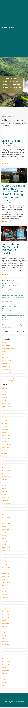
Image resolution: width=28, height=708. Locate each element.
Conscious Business (7, 351)
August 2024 (5, 447)
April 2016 (4, 656)
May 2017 (4, 635)
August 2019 (5, 585)
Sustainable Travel (6, 378)
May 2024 (4, 456)
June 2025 (5, 420)
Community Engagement (8, 348)
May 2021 (4, 535)
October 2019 (5, 579)
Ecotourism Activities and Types (13, 325)
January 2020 (5, 570)
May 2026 (4, 394)
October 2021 (5, 526)
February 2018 (6, 611)
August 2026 (5, 388)
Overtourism (5, 366)
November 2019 (6, 576)
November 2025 (6, 406)
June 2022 (5, 506)
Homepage (3, 116)
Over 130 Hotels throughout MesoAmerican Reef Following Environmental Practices (13, 193)
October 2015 (5, 667)
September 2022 (6, 503)
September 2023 (6, 476)
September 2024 (6, 444)
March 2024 (5, 462)
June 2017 (5, 632)
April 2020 (4, 564)
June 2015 (5, 679)
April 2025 (4, 426)
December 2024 (6, 435)
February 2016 (6, 661)
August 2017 (5, 626)
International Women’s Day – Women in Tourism (13, 248)
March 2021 (5, 541)
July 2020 (4, 559)
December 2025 (6, 403)
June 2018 (5, 608)
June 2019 (5, 588)
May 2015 (4, 682)
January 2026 (5, 400)
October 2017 (5, 620)
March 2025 (5, 429)
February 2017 (6, 644)
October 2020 (5, 553)
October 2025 (5, 409)
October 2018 (5, 597)
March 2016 (5, 658)
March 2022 (5, 514)
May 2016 (4, 653)
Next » (23, 331)
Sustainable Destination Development (11, 375)
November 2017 (6, 617)
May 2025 (4, 423)
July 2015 (4, 676)
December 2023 (6, 467)
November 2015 (6, 664)
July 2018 (4, 606)
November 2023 (6, 470)
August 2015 (5, 673)
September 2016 (6, 650)
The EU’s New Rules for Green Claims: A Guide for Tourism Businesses (12, 285)
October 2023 (5, 473)
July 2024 (4, 450)
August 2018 (5, 603)
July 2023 (4, 482)
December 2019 (6, 573)
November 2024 (6, 438)
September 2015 (6, 670)
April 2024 (4, 459)
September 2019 (6, 582)
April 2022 (4, 512)
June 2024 (5, 453)
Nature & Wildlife (6, 363)
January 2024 (5, 465)
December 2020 (6, 547)
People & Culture (6, 369)
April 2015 (4, 685)
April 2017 (4, 638)
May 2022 (4, 509)
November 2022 (6, 497)
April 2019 (4, 594)
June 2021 (5, 532)
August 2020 (5, 556)
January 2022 (5, 520)
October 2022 (5, 500)
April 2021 (4, 538)
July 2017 (4, 629)
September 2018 (6, 600)
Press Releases (6, 372)
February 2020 (6, 567)
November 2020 (6, 550)
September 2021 (6, 529)
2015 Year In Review (11, 142)
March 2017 (5, 641)
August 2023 (5, 479)
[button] (25, 28)
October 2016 (5, 647)
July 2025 (4, 418)
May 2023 (4, 485)
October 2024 (5, 441)
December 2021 (6, 523)
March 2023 (5, 491)
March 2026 (5, 397)
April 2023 (4, 488)
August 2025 (5, 415)
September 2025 (6, 412)
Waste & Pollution (6, 380)
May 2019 (4, 591)
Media (3, 357)
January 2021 (5, 544)
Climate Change (6, 345)
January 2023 (5, 494)
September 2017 (6, 623)
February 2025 (6, 432)
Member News (5, 360)
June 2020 (5, 561)
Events (4, 354)
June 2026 (5, 391)
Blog (3, 342)
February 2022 (6, 517)
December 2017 (6, 614)
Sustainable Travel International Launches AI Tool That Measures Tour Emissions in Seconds (13, 297)
